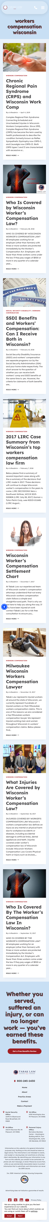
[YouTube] (27, 1200)
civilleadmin (13, 112)
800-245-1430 (36, 7)
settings (34, 1211)
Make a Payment (24, 1106)
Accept (9, 1216)
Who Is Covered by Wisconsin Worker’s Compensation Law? (23, 213)
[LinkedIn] (21, 1200)
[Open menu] (43, 7)
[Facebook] (10, 1200)
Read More (12, 155)
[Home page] (24, 1072)
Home (24, 1087)
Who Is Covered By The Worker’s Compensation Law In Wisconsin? (24, 917)
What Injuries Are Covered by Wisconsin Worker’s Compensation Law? (23, 795)
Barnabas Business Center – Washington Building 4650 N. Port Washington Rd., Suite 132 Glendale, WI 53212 (37, 1136)
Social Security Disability (18, 311)
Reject (20, 1216)
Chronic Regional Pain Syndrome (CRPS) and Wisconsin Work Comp (23, 94)
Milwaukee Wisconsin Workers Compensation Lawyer (22, 676)
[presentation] (24, 57)
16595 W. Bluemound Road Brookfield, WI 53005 (13, 1119)
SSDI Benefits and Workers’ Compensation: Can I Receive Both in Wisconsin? (22, 331)
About (24, 1092)
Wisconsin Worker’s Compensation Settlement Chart (22, 566)
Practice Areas (24, 1097)
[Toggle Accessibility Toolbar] (4, 607)
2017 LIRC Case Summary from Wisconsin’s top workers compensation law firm (23, 450)
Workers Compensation (16, 75)
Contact (24, 1101)
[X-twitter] (15, 1200)
